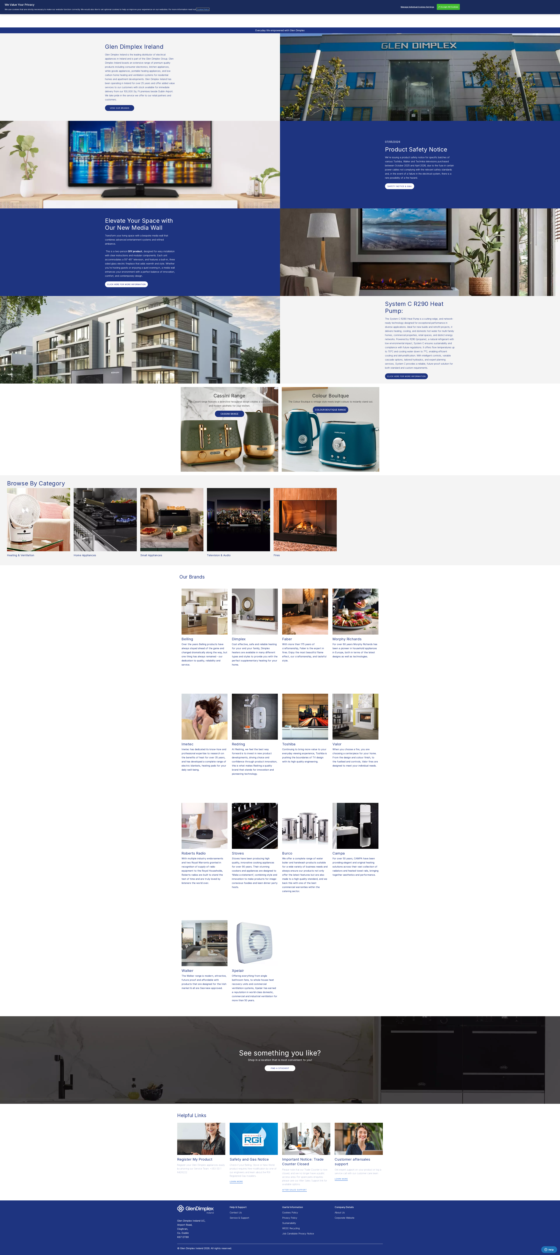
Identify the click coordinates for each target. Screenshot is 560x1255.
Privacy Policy (289, 1217)
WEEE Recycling (291, 1228)
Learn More (236, 1181)
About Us (340, 1212)
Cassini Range (229, 413)
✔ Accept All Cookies (448, 7)
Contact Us (236, 1212)
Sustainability (289, 1223)
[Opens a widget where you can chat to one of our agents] (549, 1250)
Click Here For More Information (126, 284)
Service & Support (239, 1217)
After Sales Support (294, 1190)
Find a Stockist (280, 1068)
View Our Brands (119, 108)
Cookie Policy (203, 9)
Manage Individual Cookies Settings (417, 7)
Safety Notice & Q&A (399, 186)
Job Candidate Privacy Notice (298, 1233)
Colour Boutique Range (330, 409)
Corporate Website (344, 1217)
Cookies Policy (290, 1212)
